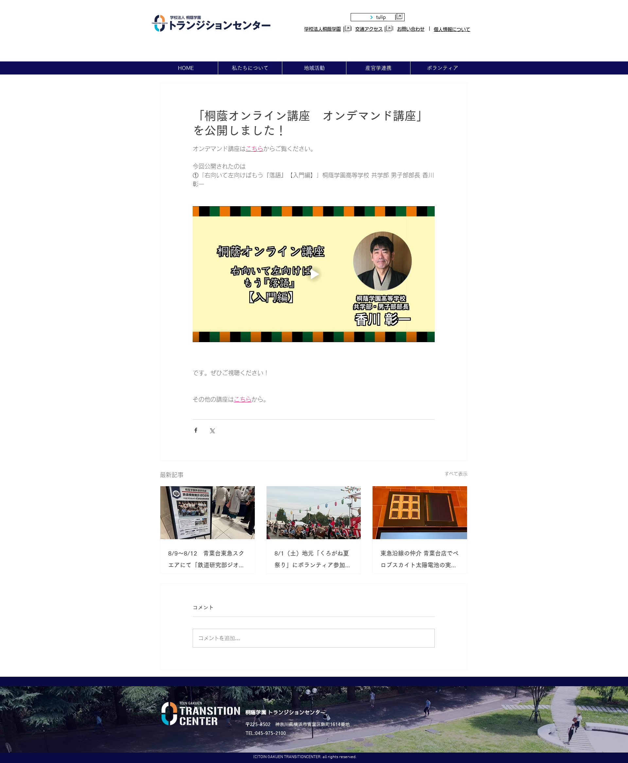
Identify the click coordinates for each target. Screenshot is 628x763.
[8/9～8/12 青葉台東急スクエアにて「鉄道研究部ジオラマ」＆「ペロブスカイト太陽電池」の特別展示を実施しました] (207, 512)
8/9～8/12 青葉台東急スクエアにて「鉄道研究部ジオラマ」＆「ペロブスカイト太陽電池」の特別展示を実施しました (206, 560)
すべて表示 (456, 474)
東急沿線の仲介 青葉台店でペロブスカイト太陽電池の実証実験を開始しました (419, 560)
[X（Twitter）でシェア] (212, 430)
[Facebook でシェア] (196, 430)
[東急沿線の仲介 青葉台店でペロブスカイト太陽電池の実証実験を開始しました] (420, 512)
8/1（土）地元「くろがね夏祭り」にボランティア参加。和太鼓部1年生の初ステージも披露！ (312, 560)
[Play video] (314, 274)
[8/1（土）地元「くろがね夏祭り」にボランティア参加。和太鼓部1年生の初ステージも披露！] (314, 512)
